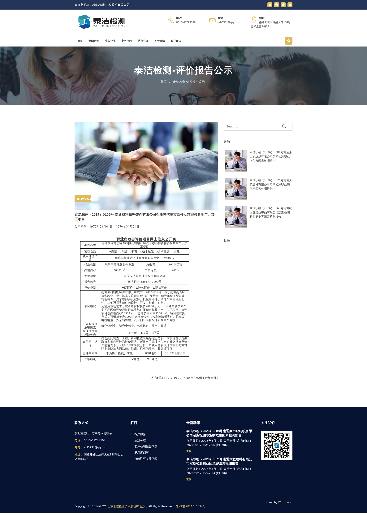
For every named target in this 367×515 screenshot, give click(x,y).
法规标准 (140, 440)
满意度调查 (141, 452)
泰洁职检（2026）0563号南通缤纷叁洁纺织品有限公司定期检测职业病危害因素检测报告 (271, 212)
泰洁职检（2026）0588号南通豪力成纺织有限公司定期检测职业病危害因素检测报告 (271, 156)
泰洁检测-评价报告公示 (183, 70)
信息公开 (143, 40)
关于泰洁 (159, 40)
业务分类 (110, 40)
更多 (188, 451)
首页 (80, 40)
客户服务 (176, 40)
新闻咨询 (94, 40)
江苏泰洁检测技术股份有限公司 (127, 506)
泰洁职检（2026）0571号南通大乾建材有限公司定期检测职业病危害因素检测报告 (271, 184)
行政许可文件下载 (145, 458)
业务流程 (126, 40)
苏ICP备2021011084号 (191, 506)
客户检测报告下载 (145, 446)
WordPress (285, 502)
